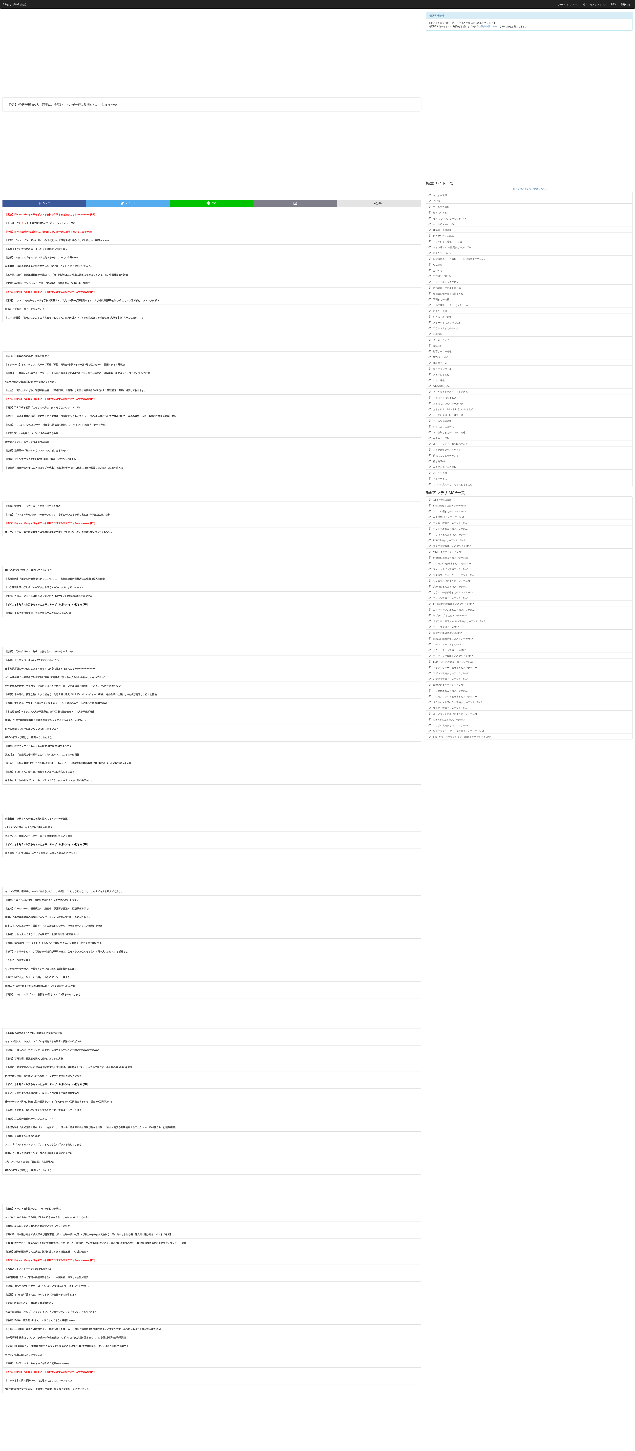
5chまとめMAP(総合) (14, 4)
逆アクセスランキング (594, 4)
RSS (613, 4)
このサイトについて (567, 4)
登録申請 (625, 4)
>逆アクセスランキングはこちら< (529, 188)
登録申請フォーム (490, 26)
